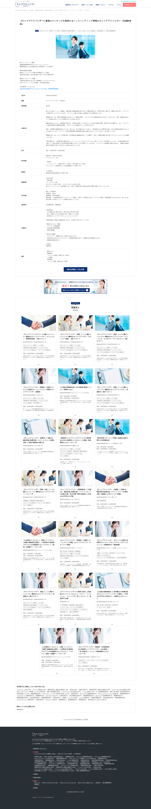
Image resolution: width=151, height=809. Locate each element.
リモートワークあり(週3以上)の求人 (44, 769)
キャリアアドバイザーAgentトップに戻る (76, 719)
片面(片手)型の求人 (99, 765)
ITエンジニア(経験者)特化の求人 (85, 756)
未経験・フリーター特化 (69, 697)
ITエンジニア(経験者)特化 (87, 693)
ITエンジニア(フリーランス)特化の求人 (44, 758)
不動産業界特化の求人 (40, 765)
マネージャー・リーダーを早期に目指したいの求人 (61, 770)
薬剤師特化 (82, 699)
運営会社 (37, 784)
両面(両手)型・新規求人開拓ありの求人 (44, 767)
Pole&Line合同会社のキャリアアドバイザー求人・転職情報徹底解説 (39, 88)
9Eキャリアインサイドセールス (68, 782)
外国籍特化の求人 (85, 761)
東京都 (19, 709)
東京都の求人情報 (39, 10)
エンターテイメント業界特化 (25, 699)
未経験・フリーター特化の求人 (56, 761)
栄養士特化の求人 (85, 760)
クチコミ (119, 4)
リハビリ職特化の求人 (73, 760)
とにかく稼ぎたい (87, 691)
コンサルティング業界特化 (24, 695)
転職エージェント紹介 (87, 4)
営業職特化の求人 (70, 756)
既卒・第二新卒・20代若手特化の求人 (54, 756)
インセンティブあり (22, 689)
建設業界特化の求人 (85, 763)
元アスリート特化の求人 (73, 761)
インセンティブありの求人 (84, 767)
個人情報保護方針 (107, 782)
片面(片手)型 (82, 689)
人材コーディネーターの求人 (65, 753)
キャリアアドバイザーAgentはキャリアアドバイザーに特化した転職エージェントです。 (54, 739)
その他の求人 (77, 753)
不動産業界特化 (87, 695)
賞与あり (72, 689)
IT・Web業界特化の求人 (41, 763)
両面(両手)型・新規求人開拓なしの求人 (66, 767)
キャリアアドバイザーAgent (21, 10)
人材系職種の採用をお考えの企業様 (128, 1)
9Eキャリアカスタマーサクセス (50, 782)
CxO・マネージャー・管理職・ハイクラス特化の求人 (82, 758)
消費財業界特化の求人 (53, 765)
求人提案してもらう (129, 4)
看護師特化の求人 (102, 758)
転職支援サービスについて (71, 4)
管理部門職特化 (95, 697)
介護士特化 (63, 695)
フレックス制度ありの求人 (95, 769)
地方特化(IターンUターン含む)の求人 (101, 761)
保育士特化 (56, 697)
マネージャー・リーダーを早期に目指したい (54, 693)
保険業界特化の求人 (109, 763)
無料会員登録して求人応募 (75, 269)
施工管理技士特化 (74, 695)
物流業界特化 (124, 693)
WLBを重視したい (22, 693)
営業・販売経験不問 (52, 691)
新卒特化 (73, 693)
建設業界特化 (34, 693)
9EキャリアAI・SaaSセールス (85, 782)
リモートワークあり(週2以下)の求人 (64, 769)
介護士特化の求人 (39, 760)
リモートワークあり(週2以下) (120, 689)
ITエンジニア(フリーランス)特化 (107, 693)
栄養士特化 (39, 699)
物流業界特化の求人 (97, 763)
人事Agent (98, 782)
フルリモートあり (51, 695)
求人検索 (31, 10)
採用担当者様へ (37, 777)
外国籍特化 (62, 699)
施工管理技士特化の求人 (98, 760)
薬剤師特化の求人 (50, 760)
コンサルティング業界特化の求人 (57, 763)
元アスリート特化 (51, 699)
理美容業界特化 (119, 697)
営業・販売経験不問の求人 (83, 770)
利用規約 (35, 787)
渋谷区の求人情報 (49, 10)
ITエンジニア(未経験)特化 (103, 695)
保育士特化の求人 (61, 760)
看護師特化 (117, 695)
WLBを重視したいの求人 (41, 770)
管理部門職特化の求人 (61, 758)
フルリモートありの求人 (81, 769)
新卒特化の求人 (38, 756)
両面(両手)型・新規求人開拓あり (98, 689)
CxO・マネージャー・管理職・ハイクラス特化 (30, 691)
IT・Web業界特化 (101, 691)
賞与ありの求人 (97, 767)
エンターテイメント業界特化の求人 (70, 765)
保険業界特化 (72, 699)
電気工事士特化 (107, 697)
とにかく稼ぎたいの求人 (111, 769)
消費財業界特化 (45, 697)
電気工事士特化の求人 (111, 760)
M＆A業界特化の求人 (73, 763)
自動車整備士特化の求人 (41, 761)
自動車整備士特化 (22, 697)
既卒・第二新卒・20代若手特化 (119, 691)
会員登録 (35, 774)
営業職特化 (39, 695)
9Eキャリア (37, 782)
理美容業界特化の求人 (86, 765)
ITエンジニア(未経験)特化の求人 (103, 756)
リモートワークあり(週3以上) (70, 691)
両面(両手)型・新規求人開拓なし (57, 689)
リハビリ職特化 (83, 697)
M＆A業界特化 (34, 697)
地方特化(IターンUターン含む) (96, 699)
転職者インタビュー (101, 4)
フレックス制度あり (38, 689)
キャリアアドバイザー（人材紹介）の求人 (45, 753)
